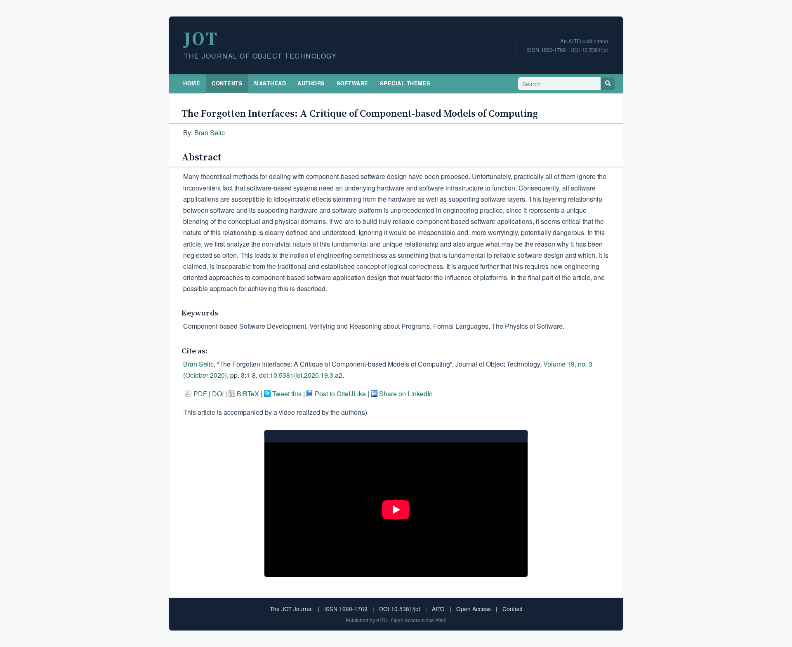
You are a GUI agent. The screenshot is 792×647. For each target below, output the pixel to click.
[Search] (608, 84)
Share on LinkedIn (406, 393)
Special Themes (405, 83)
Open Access (473, 609)
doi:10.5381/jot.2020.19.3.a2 (300, 375)
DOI (218, 393)
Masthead (270, 83)
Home (191, 83)
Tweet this (287, 393)
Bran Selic (209, 132)
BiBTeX (248, 393)
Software (352, 83)
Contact (512, 609)
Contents (227, 83)
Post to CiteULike (340, 393)
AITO (438, 609)
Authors (311, 83)
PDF (200, 393)
